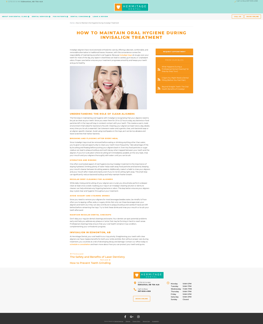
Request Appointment (174, 52)
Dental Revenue (118, 321)
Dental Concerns (79, 16)
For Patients (59, 16)
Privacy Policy (136, 321)
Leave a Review (100, 16)
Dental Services (40, 16)
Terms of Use (146, 321)
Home (72, 23)
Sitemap (128, 321)
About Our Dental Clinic (14, 16)
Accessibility (155, 321)
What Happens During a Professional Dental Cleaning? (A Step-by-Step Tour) (175, 69)
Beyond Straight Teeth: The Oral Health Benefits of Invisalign (175, 88)
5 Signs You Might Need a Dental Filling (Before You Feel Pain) (175, 79)
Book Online (253, 16)
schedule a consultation (80, 244)
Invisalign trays (126, 55)
